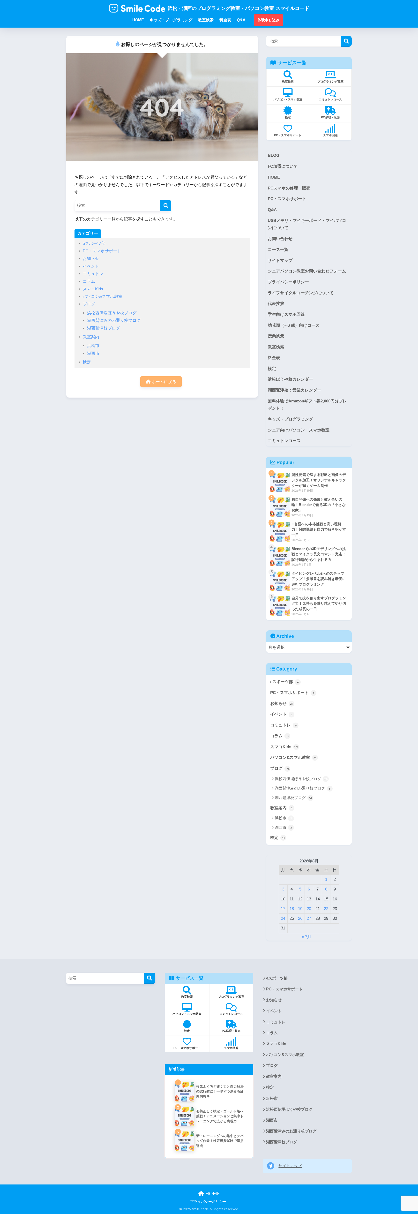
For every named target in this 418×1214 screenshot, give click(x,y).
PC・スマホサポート (102, 251)
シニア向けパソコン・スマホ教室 (298, 430)
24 (283, 918)
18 (292, 908)
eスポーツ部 (94, 243)
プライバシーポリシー (288, 282)
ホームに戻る (163, 381)
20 (309, 908)
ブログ (89, 304)
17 (283, 908)
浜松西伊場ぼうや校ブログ (111, 313)
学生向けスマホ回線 (286, 314)
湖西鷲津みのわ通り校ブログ (114, 320)
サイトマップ (280, 260)
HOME (274, 177)
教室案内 (91, 337)
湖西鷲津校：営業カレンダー (294, 390)
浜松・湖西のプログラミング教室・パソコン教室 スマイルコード (238, 8)
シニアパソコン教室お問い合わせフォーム (307, 271)
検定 (87, 362)
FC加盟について (283, 166)
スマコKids (93, 289)
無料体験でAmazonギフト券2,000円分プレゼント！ (307, 405)
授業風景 (276, 336)
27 (309, 918)
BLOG (273, 155)
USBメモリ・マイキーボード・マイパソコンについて (307, 224)
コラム (89, 281)
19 (300, 908)
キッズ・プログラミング (290, 419)
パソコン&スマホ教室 (102, 296)
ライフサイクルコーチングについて (301, 293)
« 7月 (306, 937)
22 (326, 908)
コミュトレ (93, 273)
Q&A (272, 209)
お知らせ (91, 258)
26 (300, 918)
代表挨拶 (276, 303)
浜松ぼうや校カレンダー (290, 379)
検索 (346, 41)
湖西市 (93, 353)
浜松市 (93, 345)
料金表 (274, 357)
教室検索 (276, 347)
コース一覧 (278, 249)
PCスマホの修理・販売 (289, 188)
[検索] (165, 205)
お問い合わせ (280, 238)
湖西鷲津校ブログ (103, 328)
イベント (91, 266)
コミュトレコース (284, 440)
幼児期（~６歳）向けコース (294, 325)
